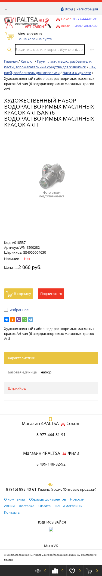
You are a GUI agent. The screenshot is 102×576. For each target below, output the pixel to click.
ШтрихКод (17, 388)
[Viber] (18, 319)
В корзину (22, 293)
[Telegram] (30, 319)
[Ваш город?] (5, 9)
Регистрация (87, 9)
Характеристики (21, 357)
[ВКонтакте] (6, 319)
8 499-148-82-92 (51, 464)
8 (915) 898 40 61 (21, 489)
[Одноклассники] (12, 319)
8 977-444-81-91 (85, 19)
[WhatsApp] (24, 319)
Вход (69, 9)
